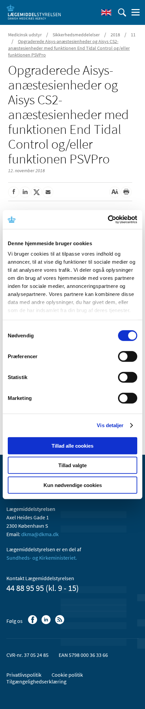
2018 (115, 35)
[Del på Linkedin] (25, 192)
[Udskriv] (126, 192)
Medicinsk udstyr (25, 35)
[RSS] (60, 623)
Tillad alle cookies (72, 445)
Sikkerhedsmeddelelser (76, 35)
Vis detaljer (110, 425)
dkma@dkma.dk (40, 534)
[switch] (127, 356)
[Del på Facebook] (13, 192)
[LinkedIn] (46, 623)
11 (133, 35)
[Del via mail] (47, 192)
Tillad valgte (72, 465)
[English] (106, 12)
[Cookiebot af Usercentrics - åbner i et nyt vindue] (107, 219)
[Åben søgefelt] (122, 12)
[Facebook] (33, 623)
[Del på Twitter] (36, 192)
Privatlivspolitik (23, 674)
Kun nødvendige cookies (73, 485)
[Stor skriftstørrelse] (114, 192)
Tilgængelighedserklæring (36, 681)
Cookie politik (67, 674)
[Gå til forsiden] (34, 11)
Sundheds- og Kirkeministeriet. (41, 557)
